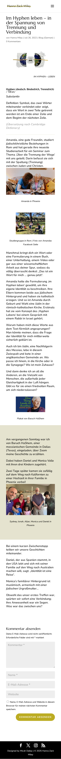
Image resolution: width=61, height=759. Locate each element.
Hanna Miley (16, 37)
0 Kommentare (13, 41)
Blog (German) (46, 37)
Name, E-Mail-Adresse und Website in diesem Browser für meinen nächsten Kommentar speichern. (30, 706)
